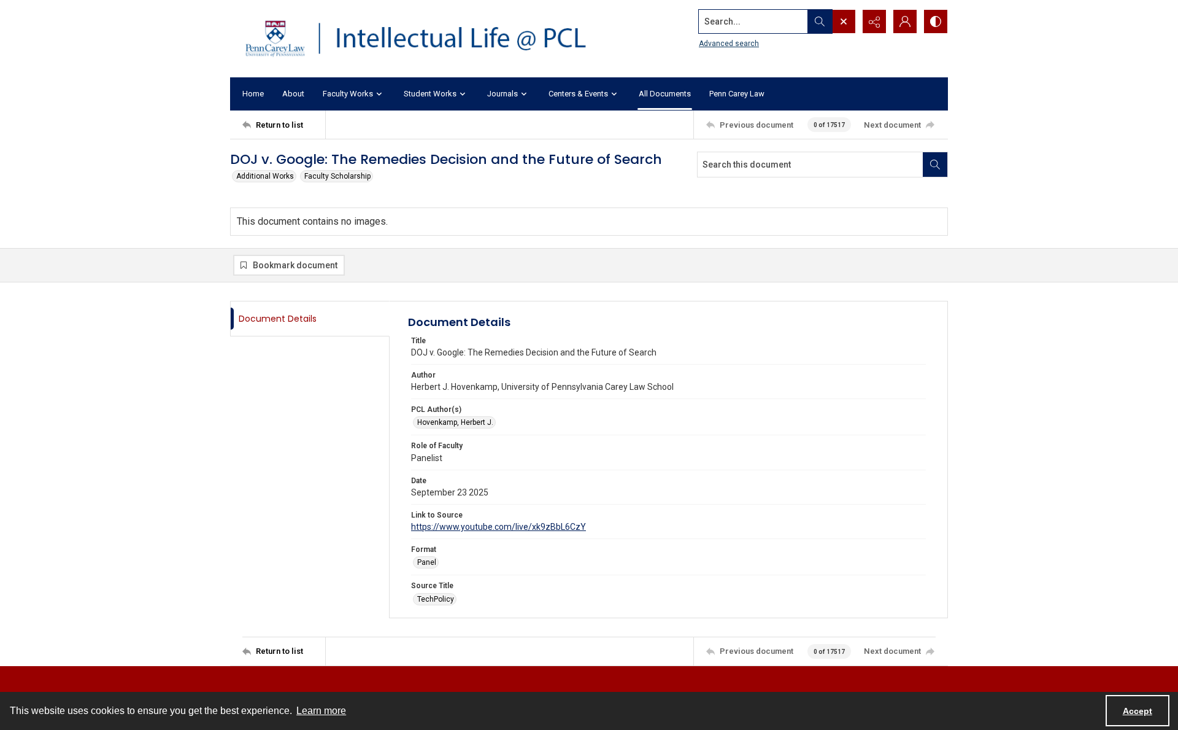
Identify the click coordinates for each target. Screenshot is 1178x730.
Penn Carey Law (736, 93)
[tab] (310, 318)
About (293, 93)
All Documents (665, 93)
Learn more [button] (321, 710)
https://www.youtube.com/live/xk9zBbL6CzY (498, 527)
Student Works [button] (430, 93)
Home (253, 93)
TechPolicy (435, 599)
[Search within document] (935, 164)
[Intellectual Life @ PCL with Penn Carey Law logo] (426, 38)
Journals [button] (502, 93)
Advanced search (729, 43)
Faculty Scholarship (337, 176)
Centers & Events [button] (578, 93)
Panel (426, 562)
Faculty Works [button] (348, 93)
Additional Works (265, 176)
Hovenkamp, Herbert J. (455, 422)
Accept (1137, 711)
